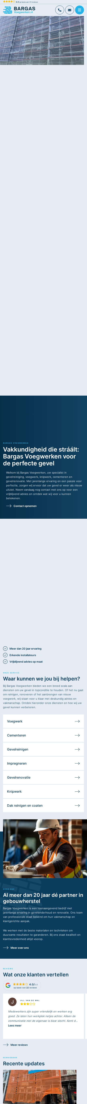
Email (69, 9)
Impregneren (17, 763)
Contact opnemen (25, 506)
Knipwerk (14, 791)
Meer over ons (20, 947)
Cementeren (16, 735)
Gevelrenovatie (18, 777)
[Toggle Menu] (80, 10)
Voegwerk (14, 721)
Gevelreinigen (17, 749)
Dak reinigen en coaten (25, 805)
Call (59, 9)
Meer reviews (19, 1044)
